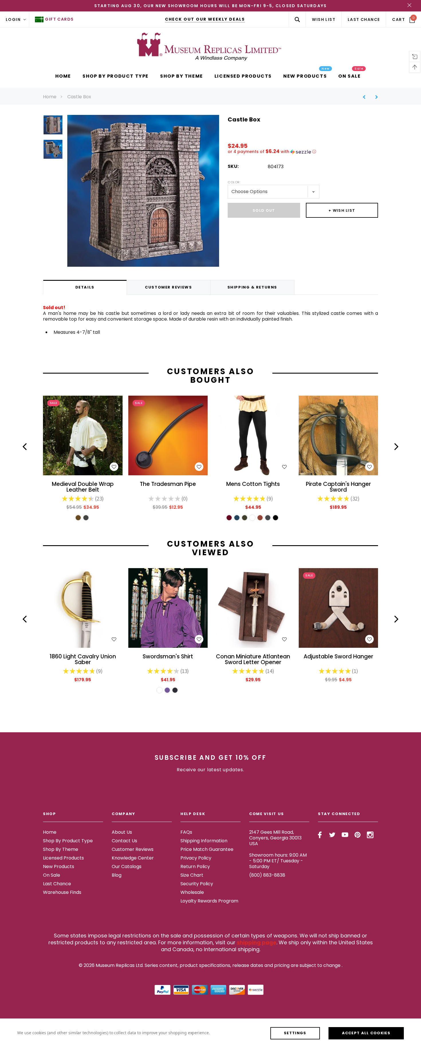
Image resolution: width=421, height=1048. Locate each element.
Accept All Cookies (366, 1033)
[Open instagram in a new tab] (370, 834)
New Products (58, 866)
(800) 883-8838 (267, 875)
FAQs (186, 832)
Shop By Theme (60, 849)
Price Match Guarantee (206, 849)
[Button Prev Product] (366, 97)
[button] (303, 152)
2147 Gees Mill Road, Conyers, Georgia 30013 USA (275, 838)
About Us (122, 832)
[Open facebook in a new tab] (319, 834)
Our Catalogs (126, 866)
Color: (234, 182)
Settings (295, 1033)
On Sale (51, 875)
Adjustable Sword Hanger (338, 657)
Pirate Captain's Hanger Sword (338, 487)
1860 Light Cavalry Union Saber (83, 660)
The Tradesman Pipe (168, 484)
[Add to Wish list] (114, 466)
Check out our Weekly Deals (205, 19)
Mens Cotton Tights (253, 484)
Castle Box (79, 96)
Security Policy (196, 883)
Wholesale (192, 892)
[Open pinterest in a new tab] (357, 834)
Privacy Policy (195, 858)
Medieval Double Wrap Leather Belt (83, 487)
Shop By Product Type (68, 840)
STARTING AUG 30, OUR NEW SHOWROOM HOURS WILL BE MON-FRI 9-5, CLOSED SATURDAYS (210, 6)
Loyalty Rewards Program (209, 901)
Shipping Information (203, 840)
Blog (116, 875)
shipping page (256, 942)
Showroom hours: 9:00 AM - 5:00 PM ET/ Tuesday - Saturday (278, 861)
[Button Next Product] (374, 97)
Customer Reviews (133, 849)
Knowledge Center (133, 858)
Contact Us (124, 840)
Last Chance (57, 883)
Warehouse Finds (62, 892)
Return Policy (195, 866)
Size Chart (191, 875)
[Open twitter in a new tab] (332, 834)
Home (49, 96)
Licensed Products (63, 858)
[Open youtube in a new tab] (345, 834)
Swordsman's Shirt (168, 657)
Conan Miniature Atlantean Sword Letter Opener (253, 660)
